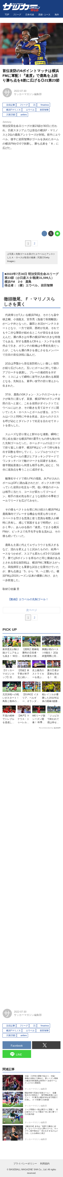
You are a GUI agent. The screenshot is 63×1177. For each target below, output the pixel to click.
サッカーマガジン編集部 (28, 94)
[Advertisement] (31, 190)
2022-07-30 (20, 91)
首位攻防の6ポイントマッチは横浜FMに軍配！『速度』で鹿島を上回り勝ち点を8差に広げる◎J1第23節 (31, 75)
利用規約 (45, 1163)
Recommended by (46, 728)
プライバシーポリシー (25, 1163)
